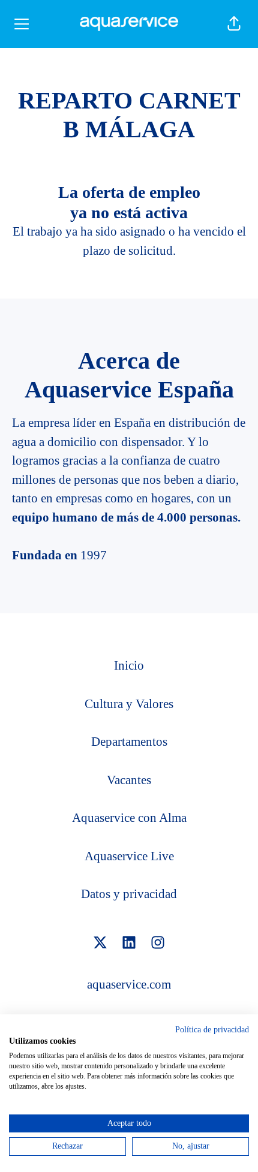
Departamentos (129, 741)
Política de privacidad (212, 1029)
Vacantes (129, 780)
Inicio (129, 665)
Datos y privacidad (129, 894)
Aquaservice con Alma (129, 818)
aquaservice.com (129, 984)
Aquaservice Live (129, 856)
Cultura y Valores (129, 704)
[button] (234, 24)
